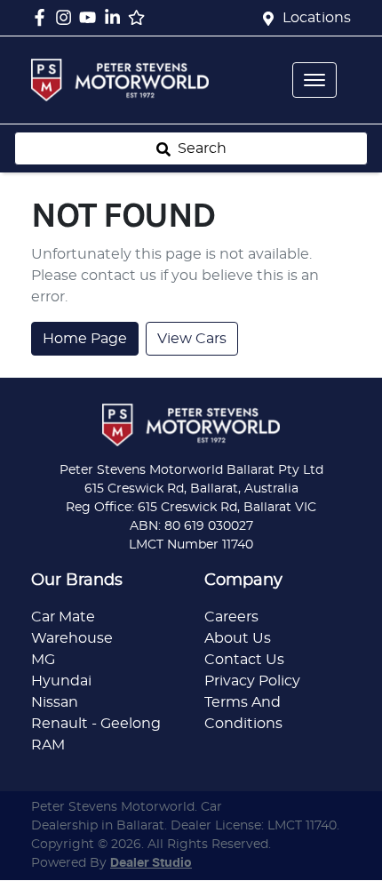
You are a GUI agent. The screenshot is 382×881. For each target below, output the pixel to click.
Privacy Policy (252, 681)
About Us (237, 638)
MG (43, 660)
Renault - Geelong (96, 724)
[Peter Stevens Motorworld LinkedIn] (116, 17)
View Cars (192, 339)
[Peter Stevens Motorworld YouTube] (91, 17)
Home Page (85, 339)
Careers (231, 617)
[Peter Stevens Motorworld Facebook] (43, 17)
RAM (48, 745)
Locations (317, 18)
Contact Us (244, 660)
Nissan (54, 702)
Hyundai (61, 681)
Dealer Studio (151, 863)
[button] (314, 80)
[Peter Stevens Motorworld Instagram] (67, 17)
